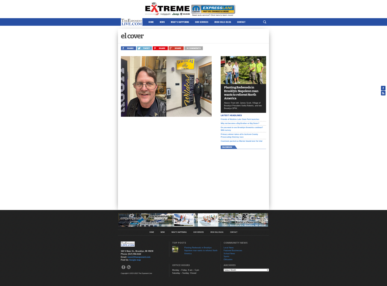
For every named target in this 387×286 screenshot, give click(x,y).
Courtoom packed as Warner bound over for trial (241, 141)
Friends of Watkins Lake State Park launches (240, 119)
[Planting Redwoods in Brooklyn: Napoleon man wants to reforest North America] (243, 83)
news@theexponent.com (138, 257)
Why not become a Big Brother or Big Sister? (240, 123)
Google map (135, 260)
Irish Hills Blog (222, 21)
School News (229, 253)
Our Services (201, 21)
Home (151, 21)
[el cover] (166, 116)
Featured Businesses (233, 250)
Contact (241, 21)
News (162, 21)
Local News (229, 247)
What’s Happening (180, 21)
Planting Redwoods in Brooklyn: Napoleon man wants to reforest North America (241, 93)
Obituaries (228, 259)
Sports (226, 256)
